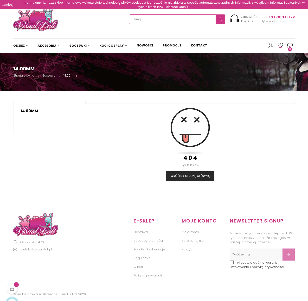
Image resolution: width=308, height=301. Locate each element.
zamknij (7, 5)
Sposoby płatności (148, 240)
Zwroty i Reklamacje (149, 249)
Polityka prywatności (149, 275)
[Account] (271, 46)
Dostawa (141, 232)
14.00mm (29, 111)
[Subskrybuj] (288, 255)
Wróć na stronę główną (190, 176)
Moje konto (190, 232)
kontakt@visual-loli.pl (268, 21)
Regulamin (142, 258)
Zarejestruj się (193, 240)
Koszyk (187, 249)
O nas (138, 266)
